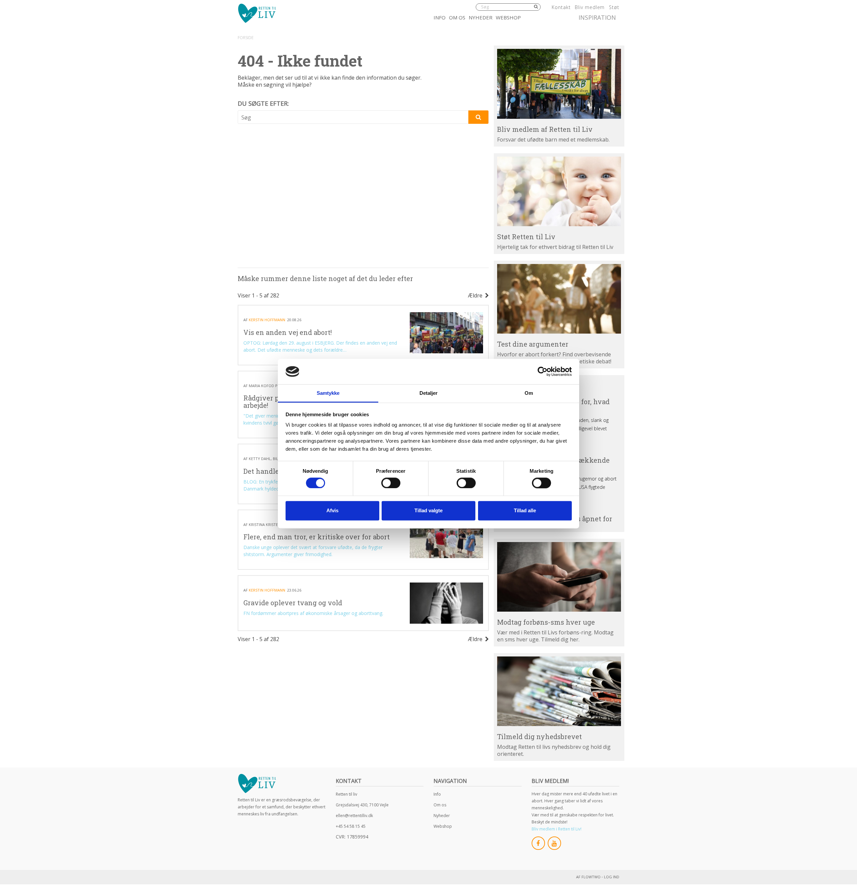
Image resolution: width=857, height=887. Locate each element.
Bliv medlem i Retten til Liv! (556, 829)
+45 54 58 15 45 (351, 826)
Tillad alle (525, 511)
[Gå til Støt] (559, 191)
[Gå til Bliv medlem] (559, 83)
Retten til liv (346, 794)
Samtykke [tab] (328, 393)
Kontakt (561, 7)
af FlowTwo (588, 876)
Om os (457, 17)
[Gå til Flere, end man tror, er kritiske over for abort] (446, 537)
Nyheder (480, 17)
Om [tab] (529, 393)
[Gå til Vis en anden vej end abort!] (446, 332)
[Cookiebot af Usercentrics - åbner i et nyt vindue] (542, 371)
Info (440, 17)
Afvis (332, 511)
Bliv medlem (590, 7)
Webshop (508, 17)
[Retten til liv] (257, 13)
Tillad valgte (428, 511)
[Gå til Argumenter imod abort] (559, 299)
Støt (614, 7)
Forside (245, 37)
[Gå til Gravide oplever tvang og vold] (446, 603)
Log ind (611, 876)
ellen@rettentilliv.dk (354, 815)
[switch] (390, 482)
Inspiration (597, 17)
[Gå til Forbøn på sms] (559, 577)
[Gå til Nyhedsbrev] (559, 691)
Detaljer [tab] (428, 393)
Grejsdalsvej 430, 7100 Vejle (362, 805)
